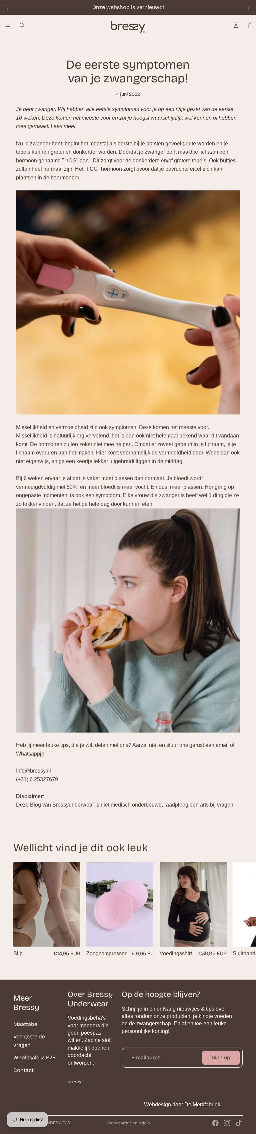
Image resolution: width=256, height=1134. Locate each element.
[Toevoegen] (143, 936)
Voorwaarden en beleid (128, 1123)
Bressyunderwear (49, 1123)
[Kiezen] (70, 936)
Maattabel (26, 1024)
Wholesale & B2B (34, 1057)
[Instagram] (227, 1123)
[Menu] (7, 25)
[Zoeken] (22, 25)
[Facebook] (215, 1123)
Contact (23, 1070)
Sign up (221, 1057)
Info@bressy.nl (33, 771)
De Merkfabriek (202, 1104)
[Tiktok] (239, 1123)
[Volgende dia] (248, 7)
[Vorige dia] (7, 7)
